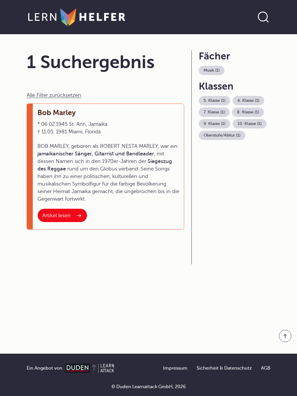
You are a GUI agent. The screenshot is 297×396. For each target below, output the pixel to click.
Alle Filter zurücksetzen (54, 95)
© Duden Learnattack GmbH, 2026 (148, 386)
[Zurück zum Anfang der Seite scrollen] (285, 336)
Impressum (175, 368)
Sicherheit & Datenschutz (224, 368)
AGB (265, 368)
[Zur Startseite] (77, 17)
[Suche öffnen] (263, 17)
